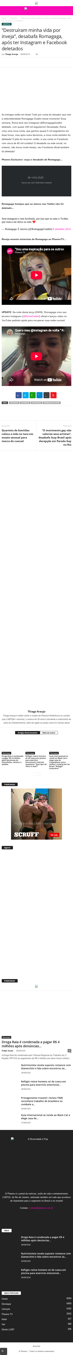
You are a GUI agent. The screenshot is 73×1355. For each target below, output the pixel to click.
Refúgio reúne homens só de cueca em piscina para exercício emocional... (43, 1083)
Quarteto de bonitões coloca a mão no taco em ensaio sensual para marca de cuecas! (17, 436)
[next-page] (38, 774)
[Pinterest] (20, 62)
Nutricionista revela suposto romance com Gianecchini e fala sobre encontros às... (46, 1066)
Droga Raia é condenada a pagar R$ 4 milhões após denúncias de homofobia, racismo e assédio (12, 760)
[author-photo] (36, 580)
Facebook (25, 403)
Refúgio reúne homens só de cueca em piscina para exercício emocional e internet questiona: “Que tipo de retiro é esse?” (36, 761)
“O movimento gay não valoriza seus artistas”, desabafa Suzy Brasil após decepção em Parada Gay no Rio (55, 437)
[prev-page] (34, 774)
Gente (5, 1299)
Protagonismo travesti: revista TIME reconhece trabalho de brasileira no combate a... (42, 1101)
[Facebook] (5, 62)
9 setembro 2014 (62, 229)
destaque (14, 403)
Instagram (36, 403)
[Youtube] (47, 1214)
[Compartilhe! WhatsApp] (33, 395)
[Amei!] (53, 395)
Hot (3, 1324)
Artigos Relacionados (27, 732)
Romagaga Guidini (52, 403)
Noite (4, 1319)
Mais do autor (48, 732)
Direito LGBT (8, 1329)
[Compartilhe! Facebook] (19, 395)
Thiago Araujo (11, 54)
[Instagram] (33, 1214)
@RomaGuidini (31, 316)
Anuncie (36, 1346)
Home (4, 18)
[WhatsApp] (28, 62)
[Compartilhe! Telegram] (39, 395)
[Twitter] (13, 62)
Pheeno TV (7, 1314)
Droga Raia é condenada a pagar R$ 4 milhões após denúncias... (31, 1044)
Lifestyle (13, 18)
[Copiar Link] (46, 395)
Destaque (6, 753)
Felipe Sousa (7, 1050)
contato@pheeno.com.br (41, 1208)
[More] (36, 62)
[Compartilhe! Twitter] (26, 395)
